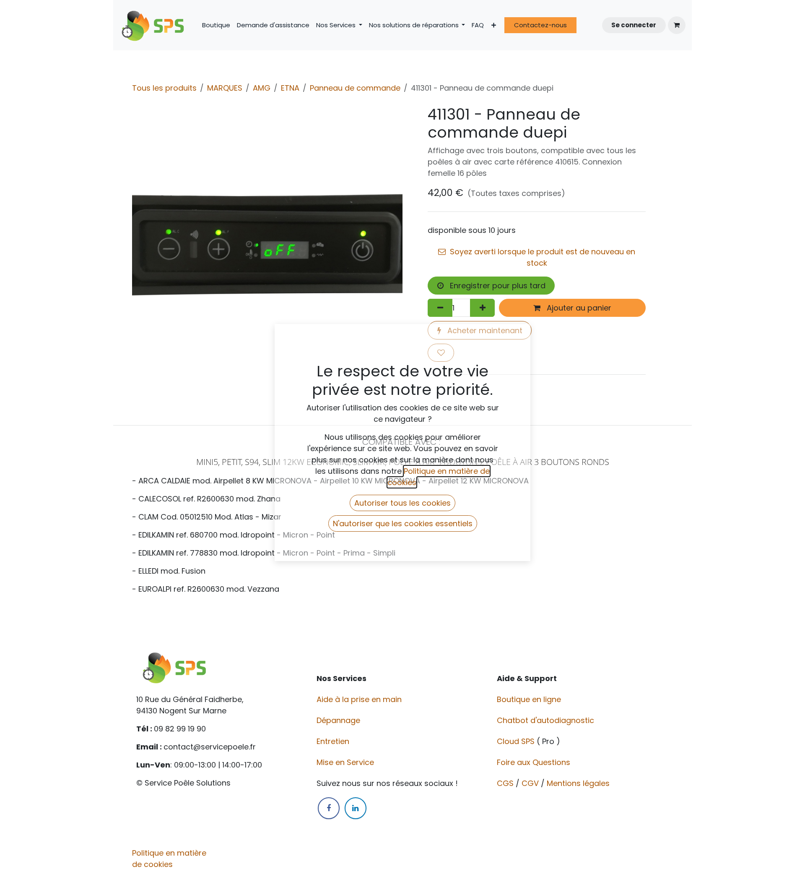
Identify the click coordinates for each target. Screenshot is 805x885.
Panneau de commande (355, 88)
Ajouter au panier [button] (578, 308)
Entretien (333, 741)
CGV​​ (530, 783)
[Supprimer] (440, 308)
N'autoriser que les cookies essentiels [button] (403, 523)
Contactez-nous (540, 25)
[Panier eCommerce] (677, 25)
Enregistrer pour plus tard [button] (496, 285)
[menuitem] (216, 25)
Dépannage (339, 720)
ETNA (290, 88)
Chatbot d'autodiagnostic (546, 720)
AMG (261, 88)
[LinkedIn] (355, 808)
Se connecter (633, 25)
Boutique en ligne (530, 699)
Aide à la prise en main (359, 699)
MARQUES (224, 88)
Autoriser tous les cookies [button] (402, 503)
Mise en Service (346, 762)
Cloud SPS (517, 741)
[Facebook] (329, 808)
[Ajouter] (482, 308)
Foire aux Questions (534, 762)
